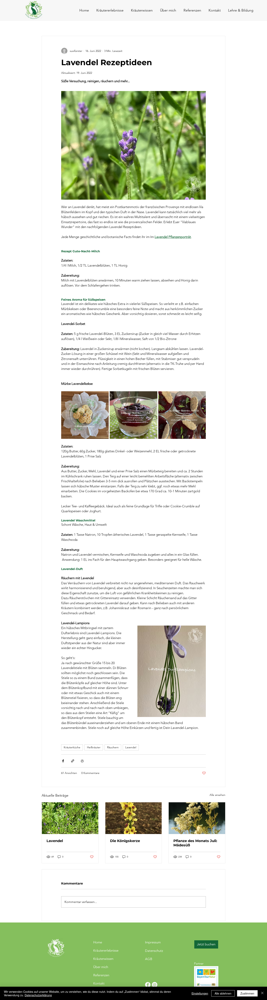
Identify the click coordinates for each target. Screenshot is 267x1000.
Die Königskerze (125, 841)
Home (97, 942)
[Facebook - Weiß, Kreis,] (148, 984)
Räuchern (113, 747)
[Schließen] (262, 993)
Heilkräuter (93, 747)
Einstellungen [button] (200, 993)
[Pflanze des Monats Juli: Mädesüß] (197, 818)
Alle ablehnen (223, 993)
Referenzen (101, 975)
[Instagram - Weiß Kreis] (154, 984)
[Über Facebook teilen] (63, 761)
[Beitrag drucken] (82, 761)
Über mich (100, 967)
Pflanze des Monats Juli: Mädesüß (195, 843)
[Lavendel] (70, 818)
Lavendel (130, 747)
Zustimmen (247, 993)
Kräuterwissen (103, 959)
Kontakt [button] (99, 983)
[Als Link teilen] (72, 761)
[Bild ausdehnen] (85, 415)
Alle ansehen (217, 795)
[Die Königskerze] (133, 818)
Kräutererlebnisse (105, 950)
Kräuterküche (72, 747)
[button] (214, 10)
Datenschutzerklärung (38, 995)
